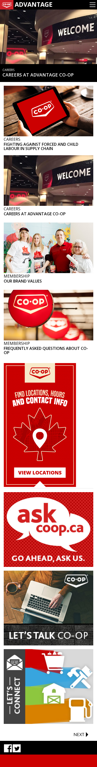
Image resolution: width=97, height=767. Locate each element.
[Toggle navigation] (92, 4)
